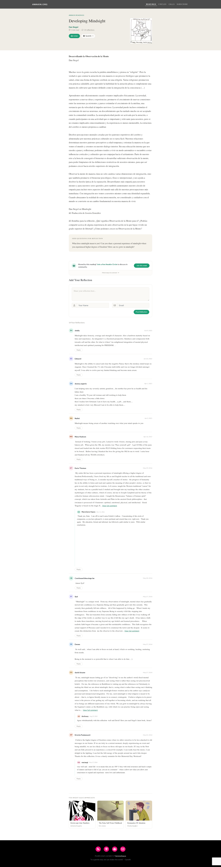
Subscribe (182, 4)
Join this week (141, 266)
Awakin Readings (76, 15)
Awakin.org (40, 4)
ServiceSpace (120, 856)
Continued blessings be (84, 578)
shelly (77, 330)
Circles (162, 4)
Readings (151, 4)
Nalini (77, 418)
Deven (77, 644)
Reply (79, 350)
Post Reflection (141, 312)
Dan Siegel (73, 27)
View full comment (109, 506)
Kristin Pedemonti (82, 735)
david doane (80, 672)
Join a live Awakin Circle (107, 264)
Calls (172, 4)
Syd (76, 596)
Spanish (88, 36)
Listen (75, 36)
